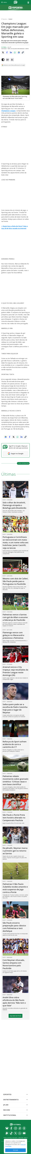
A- (12, 59)
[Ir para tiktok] (11, 1133)
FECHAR (15, 1150)
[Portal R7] (15, 2)
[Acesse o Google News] (19, 52)
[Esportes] (15, 7)
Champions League (8, 111)
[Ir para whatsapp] (20, 1133)
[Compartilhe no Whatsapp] (15, 52)
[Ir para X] (15, 1133)
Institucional (9, 1115)
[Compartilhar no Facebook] (7, 52)
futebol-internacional (23, 463)
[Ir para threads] (24, 1128)
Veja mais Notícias (15, 1016)
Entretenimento (11, 1100)
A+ (7, 59)
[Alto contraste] (3, 59)
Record (6, 1110)
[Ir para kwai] (20, 1128)
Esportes (7, 1094)
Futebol (10, 19)
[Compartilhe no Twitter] (3, 52)
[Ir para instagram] (15, 1128)
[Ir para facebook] (11, 1128)
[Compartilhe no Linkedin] (11, 52)
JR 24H (5, 1105)
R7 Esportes (4, 19)
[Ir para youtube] (24, 1133)
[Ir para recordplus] (7, 1133)
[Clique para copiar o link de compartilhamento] (23, 52)
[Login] (28, 2)
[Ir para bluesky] (7, 1128)
